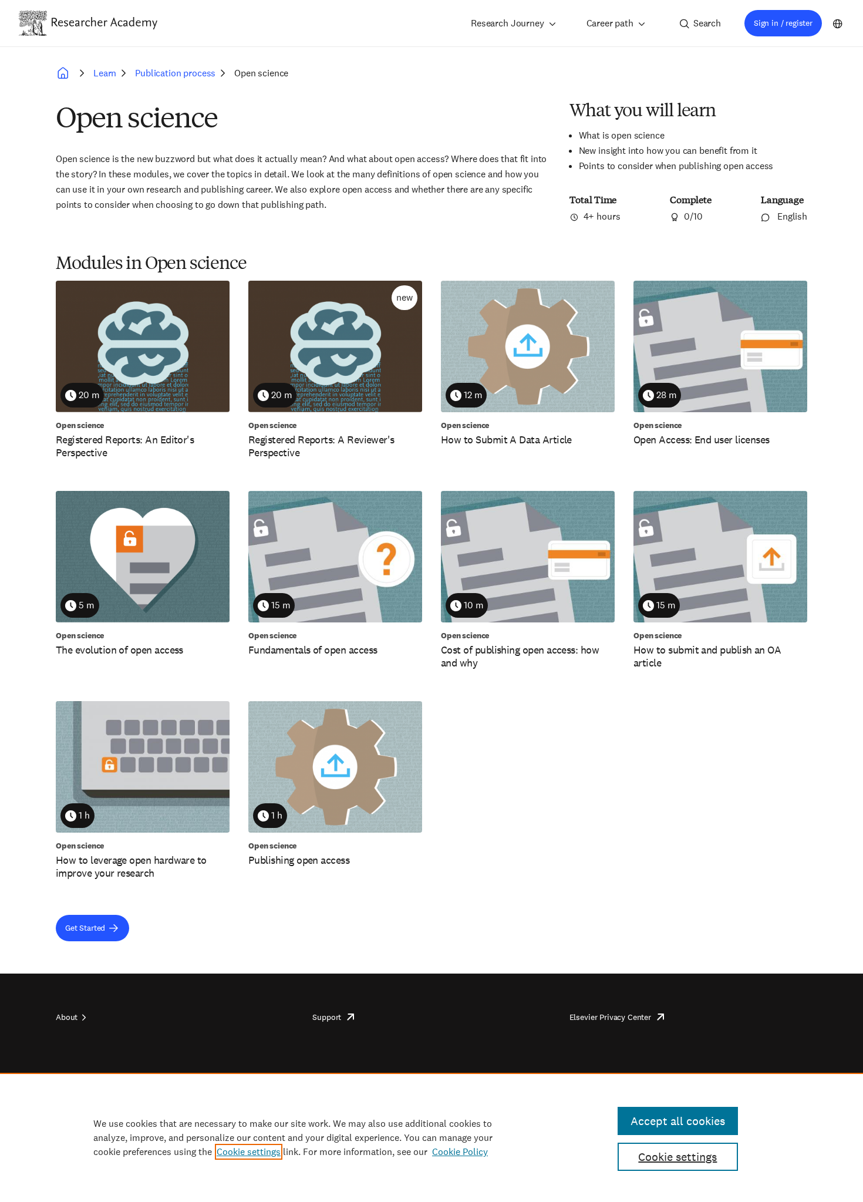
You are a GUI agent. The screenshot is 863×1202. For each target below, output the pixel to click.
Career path (609, 23)
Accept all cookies (678, 1121)
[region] (431, 1137)
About (66, 1017)
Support (326, 1017)
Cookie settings (249, 1152)
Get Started (85, 927)
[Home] (104, 23)
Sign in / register (783, 23)
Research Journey (507, 23)
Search (707, 23)
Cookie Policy (460, 1152)
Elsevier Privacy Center (610, 1017)
